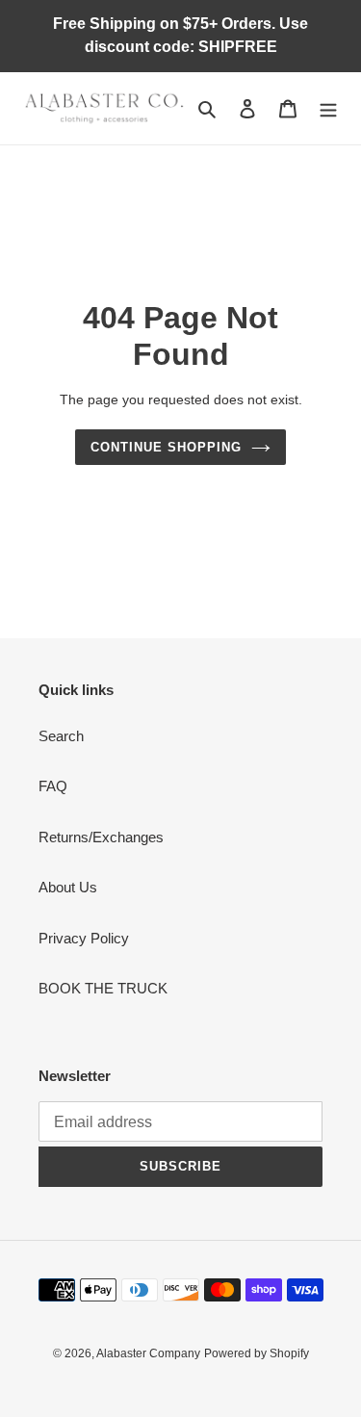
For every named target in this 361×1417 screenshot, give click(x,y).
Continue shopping (166, 447)
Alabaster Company (148, 1353)
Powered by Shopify (256, 1353)
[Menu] (328, 108)
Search (61, 736)
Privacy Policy (84, 938)
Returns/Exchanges (101, 837)
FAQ (53, 786)
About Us (68, 887)
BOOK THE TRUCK (103, 988)
